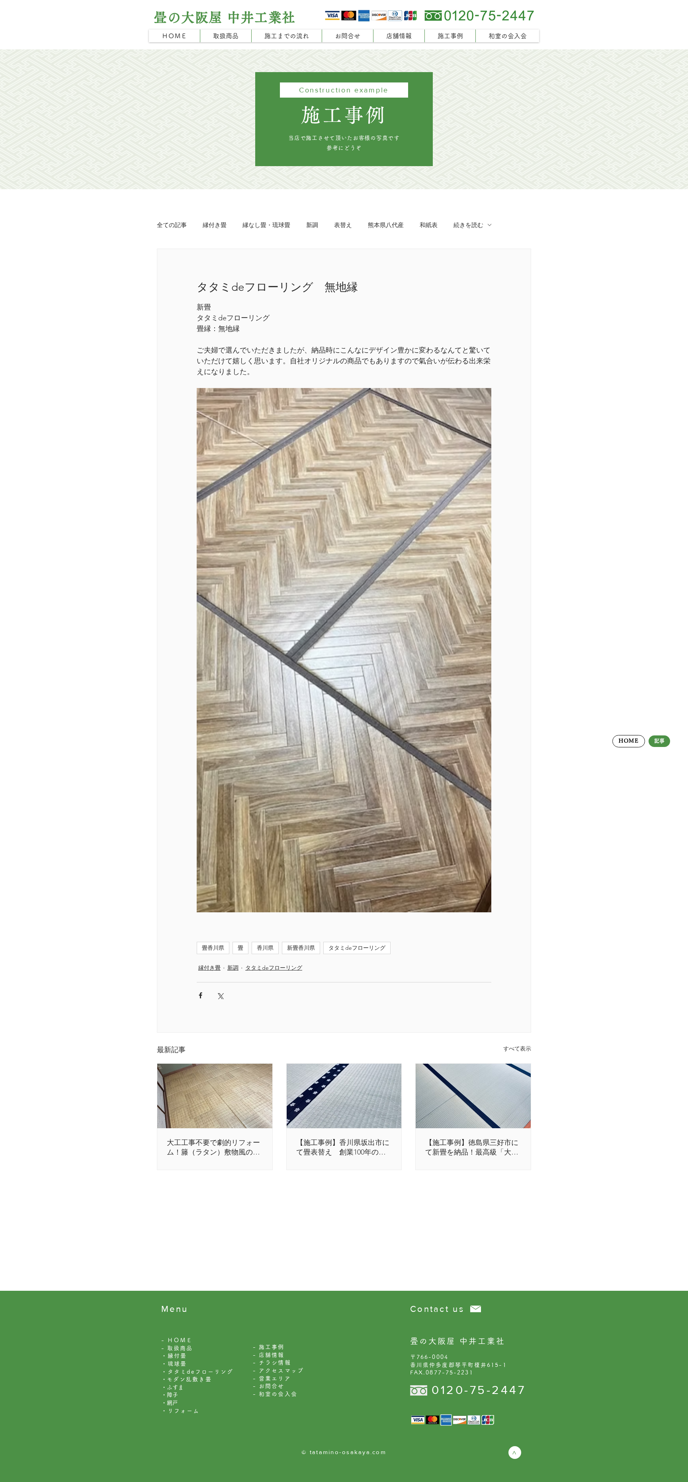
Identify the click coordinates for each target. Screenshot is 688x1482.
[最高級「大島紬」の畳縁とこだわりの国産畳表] (473, 1096)
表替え (343, 225)
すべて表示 (517, 1048)
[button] (225, 35)
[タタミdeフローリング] (214, 1096)
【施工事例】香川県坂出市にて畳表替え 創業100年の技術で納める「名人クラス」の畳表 (342, 1147)
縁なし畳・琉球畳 (266, 225)
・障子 (169, 1395)
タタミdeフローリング (356, 947)
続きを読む (468, 225)
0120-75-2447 (479, 1390)
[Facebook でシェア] (200, 995)
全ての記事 (172, 225)
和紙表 (429, 225)
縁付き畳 (215, 225)
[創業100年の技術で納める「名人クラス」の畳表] (344, 1096)
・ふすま (172, 1387)
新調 (312, 225)
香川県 (265, 947)
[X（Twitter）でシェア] (220, 995)
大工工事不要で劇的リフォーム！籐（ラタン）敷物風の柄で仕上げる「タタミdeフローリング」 (214, 1147)
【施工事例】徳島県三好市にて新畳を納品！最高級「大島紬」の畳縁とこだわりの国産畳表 (471, 1147)
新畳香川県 (301, 947)
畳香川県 (213, 947)
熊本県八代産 (386, 225)
